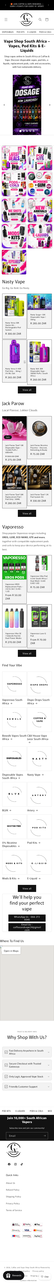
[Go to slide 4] (30, 131)
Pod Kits (32, 842)
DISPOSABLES (8, 32)
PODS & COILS (45, 32)
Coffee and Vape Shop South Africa (25, 1267)
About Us (10, 1182)
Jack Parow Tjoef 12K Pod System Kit (39, 495)
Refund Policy (13, 1189)
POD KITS (21, 32)
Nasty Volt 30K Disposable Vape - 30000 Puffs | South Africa (39, 372)
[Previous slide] (4, 105)
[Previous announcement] (5, 5)
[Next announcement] (48, 5)
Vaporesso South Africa (12, 701)
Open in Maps (11, 950)
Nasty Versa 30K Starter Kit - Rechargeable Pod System (13, 326)
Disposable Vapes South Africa (12, 776)
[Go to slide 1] (20, 131)
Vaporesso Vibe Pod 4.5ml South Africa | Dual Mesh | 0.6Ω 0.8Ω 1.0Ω (39, 579)
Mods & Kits (9, 878)
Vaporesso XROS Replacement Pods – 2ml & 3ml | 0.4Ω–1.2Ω (14, 587)
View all (27, 389)
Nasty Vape (33, 774)
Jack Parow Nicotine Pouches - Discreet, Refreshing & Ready (39, 447)
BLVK (5, 810)
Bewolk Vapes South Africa (14, 737)
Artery (31, 810)
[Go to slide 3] (27, 131)
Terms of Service (14, 1210)
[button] (6, 19)
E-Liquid (32, 878)
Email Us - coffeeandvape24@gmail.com (27, 927)
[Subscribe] (44, 1135)
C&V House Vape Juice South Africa (37, 737)
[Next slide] (49, 105)
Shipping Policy (13, 1196)
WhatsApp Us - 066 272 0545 (27, 918)
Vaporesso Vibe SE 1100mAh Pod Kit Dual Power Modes (13, 635)
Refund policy (24, 1271)
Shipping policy (36, 1275)
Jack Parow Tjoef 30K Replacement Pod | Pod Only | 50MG (14, 496)
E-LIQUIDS (31, 32)
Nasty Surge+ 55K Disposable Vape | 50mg (38, 316)
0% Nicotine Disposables (9, 844)
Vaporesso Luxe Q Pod (38, 634)
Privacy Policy (13, 1203)
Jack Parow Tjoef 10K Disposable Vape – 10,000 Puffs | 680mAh (14, 448)
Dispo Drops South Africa (38, 701)
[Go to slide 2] (24, 131)
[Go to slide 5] (33, 131)
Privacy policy (38, 1271)
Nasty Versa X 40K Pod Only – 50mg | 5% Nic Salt (13, 370)
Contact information (28, 1280)
